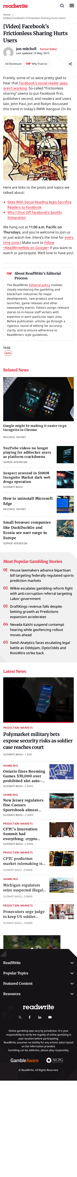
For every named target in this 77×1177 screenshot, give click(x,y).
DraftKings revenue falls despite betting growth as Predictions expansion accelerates (36, 611)
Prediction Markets (18, 727)
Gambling (10, 765)
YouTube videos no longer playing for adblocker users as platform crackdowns (27, 452)
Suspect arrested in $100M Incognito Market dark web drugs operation (26, 477)
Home (6, 14)
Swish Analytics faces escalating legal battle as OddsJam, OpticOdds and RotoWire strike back (40, 647)
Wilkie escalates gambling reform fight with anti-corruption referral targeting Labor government (41, 593)
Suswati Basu (13, 754)
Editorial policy (39, 285)
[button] (62, 5)
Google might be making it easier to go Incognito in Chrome (35, 428)
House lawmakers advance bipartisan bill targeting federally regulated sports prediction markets (42, 575)
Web (8, 353)
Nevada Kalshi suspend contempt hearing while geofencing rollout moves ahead (37, 629)
